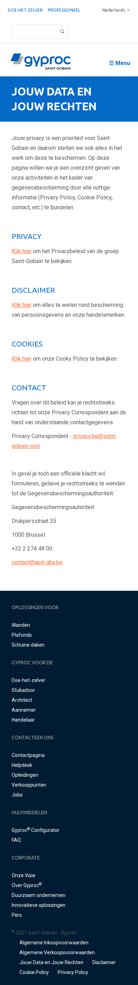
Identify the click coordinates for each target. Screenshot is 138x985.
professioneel (64, 10)
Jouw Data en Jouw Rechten (51, 962)
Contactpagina (28, 755)
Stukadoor (23, 690)
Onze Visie (23, 875)
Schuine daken (28, 645)
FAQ (16, 840)
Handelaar (23, 720)
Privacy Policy (73, 972)
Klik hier (21, 251)
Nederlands (113, 10)
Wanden (21, 625)
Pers (17, 915)
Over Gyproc (27, 885)
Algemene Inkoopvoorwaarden (53, 942)
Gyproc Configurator (35, 830)
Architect (22, 700)
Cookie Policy (34, 972)
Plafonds (22, 635)
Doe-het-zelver (25, 10)
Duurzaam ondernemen (38, 895)
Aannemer (24, 710)
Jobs (17, 795)
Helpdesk (22, 765)
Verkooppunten (29, 785)
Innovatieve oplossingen (38, 905)
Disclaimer (104, 962)
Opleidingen (25, 775)
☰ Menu (119, 63)
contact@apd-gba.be (37, 562)
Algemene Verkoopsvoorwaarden (57, 952)
